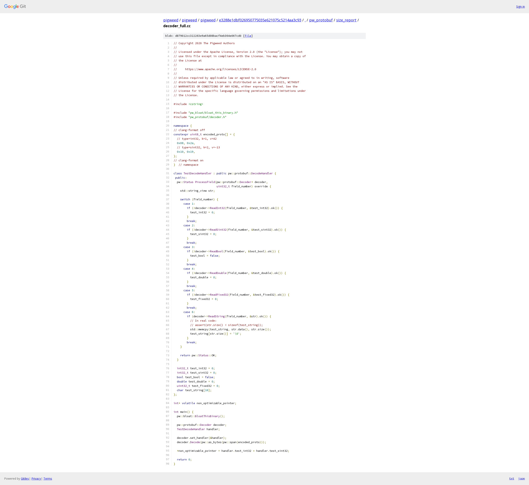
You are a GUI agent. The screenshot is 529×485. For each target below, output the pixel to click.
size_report (346, 20)
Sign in (520, 6)
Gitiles (25, 478)
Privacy (36, 478)
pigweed (170, 20)
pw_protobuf (321, 20)
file (248, 36)
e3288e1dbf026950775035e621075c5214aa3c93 (260, 20)
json (521, 478)
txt (511, 478)
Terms (47, 478)
